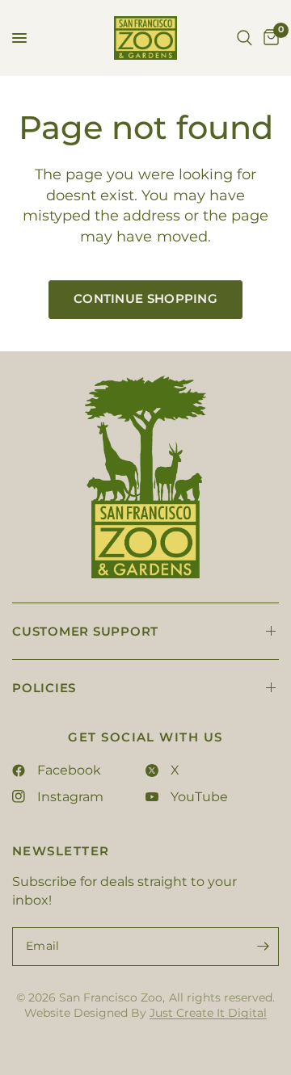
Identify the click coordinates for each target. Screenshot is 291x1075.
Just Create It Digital (208, 1012)
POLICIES (44, 687)
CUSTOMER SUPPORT (85, 631)
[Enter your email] (263, 946)
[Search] (244, 38)
